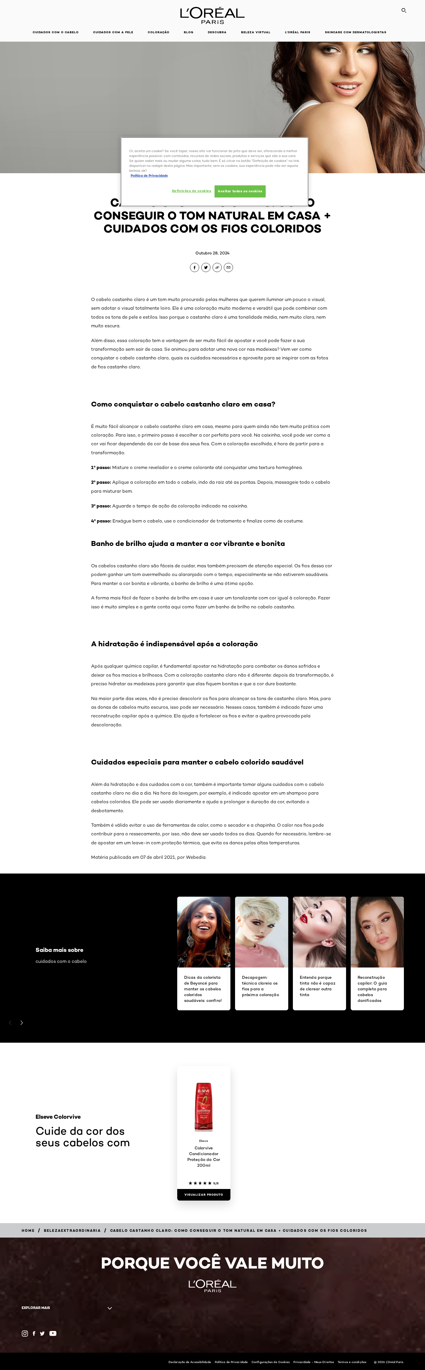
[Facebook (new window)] (34, 1333)
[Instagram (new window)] (25, 1333)
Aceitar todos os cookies (240, 191)
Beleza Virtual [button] (256, 32)
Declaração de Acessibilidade (190, 1362)
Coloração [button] (158, 32)
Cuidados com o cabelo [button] (56, 32)
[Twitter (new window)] (42, 1333)
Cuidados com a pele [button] (113, 32)
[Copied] (217, 267)
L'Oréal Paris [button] (298, 32)
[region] (214, 171)
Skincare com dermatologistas (356, 32)
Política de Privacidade (231, 1362)
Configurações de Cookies (271, 1362)
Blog (188, 32)
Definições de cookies (191, 191)
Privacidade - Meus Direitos (313, 1362)
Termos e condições (352, 1362)
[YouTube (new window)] (52, 1333)
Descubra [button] (217, 32)
